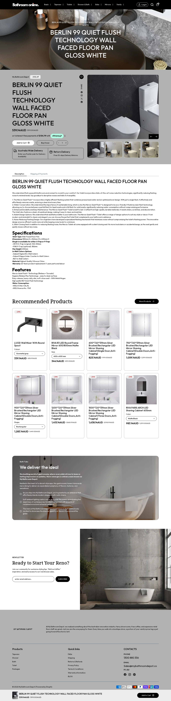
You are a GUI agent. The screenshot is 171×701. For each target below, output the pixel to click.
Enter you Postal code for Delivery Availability (31, 155)
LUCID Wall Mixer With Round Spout (29, 344)
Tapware (57, 4)
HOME (84, 19)
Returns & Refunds (75, 661)
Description (19, 174)
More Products (145, 301)
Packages (16, 669)
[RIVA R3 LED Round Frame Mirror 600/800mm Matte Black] (67, 324)
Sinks (97, 4)
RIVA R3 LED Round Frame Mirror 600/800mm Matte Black (65, 346)
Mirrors (108, 4)
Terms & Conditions (75, 669)
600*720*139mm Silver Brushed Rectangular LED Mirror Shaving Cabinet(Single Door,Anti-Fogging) (102, 348)
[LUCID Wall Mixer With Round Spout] (29, 324)
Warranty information (77, 673)
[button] (156, 136)
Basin (46, 4)
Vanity (119, 4)
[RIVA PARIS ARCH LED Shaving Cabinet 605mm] (141, 389)
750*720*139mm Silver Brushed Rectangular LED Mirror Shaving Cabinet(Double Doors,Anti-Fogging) (140, 348)
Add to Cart (146, 695)
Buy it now (45, 143)
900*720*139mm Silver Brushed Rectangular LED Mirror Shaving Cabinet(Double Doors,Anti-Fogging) (29, 413)
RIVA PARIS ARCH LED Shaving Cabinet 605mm (138, 409)
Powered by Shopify (44, 687)
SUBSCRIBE (62, 579)
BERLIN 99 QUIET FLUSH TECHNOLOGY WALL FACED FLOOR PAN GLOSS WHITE (85, 23)
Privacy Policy (73, 665)
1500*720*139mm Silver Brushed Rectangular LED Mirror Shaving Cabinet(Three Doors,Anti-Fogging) (103, 413)
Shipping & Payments (39, 174)
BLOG (70, 676)
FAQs (70, 654)
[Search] (152, 4)
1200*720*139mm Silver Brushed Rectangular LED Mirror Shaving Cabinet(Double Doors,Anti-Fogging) (66, 413)
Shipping (71, 658)
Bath (14, 661)
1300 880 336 (131, 657)
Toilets (69, 4)
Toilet (14, 665)
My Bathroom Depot (27, 687)
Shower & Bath (84, 4)
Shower (15, 658)
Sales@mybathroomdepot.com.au (140, 667)
